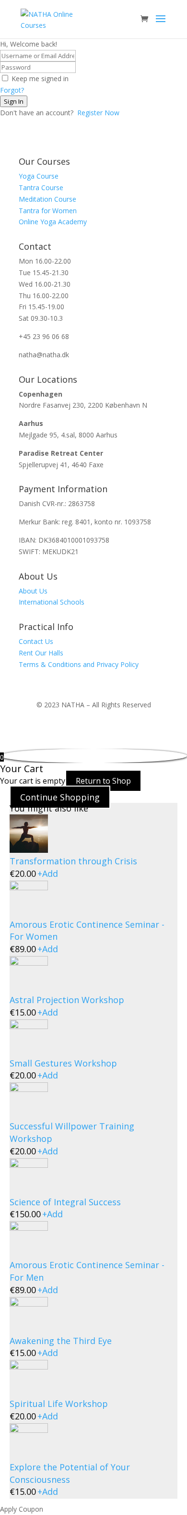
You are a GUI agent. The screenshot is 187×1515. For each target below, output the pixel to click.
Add (47, 873)
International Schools (51, 601)
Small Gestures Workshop (63, 1063)
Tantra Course (41, 187)
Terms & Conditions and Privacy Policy (79, 664)
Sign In (13, 101)
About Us (33, 590)
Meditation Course (47, 199)
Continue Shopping (60, 797)
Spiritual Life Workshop (59, 1403)
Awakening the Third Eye (61, 1340)
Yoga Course (38, 176)
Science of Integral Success (65, 1202)
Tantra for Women (48, 210)
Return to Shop (103, 781)
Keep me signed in (40, 78)
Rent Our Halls (41, 652)
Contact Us (36, 641)
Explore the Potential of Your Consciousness (70, 1473)
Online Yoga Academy (53, 221)
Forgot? (12, 90)
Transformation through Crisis (73, 861)
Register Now (98, 112)
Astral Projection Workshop (67, 1000)
